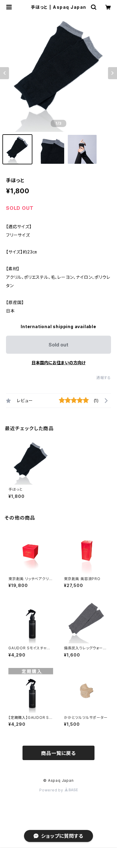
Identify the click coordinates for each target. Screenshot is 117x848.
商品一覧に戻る (58, 753)
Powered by (51, 790)
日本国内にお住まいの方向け (59, 362)
